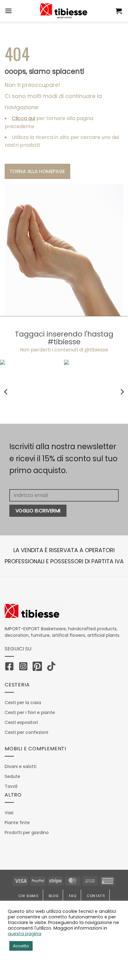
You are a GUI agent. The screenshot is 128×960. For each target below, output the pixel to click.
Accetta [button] (21, 946)
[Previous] (6, 392)
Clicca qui (23, 118)
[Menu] (8, 10)
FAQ (72, 895)
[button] (119, 11)
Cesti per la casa (23, 702)
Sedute (12, 776)
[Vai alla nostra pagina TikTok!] (53, 667)
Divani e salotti (20, 766)
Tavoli (11, 786)
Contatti (96, 895)
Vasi (9, 813)
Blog (53, 895)
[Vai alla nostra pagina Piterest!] (39, 667)
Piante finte (17, 822)
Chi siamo (28, 895)
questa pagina (24, 934)
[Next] (122, 392)
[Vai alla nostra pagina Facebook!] (11, 667)
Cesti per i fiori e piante (30, 712)
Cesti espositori (21, 722)
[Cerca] (107, 10)
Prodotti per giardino (27, 832)
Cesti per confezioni (26, 732)
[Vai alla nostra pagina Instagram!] (25, 667)
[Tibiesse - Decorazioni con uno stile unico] (64, 11)
